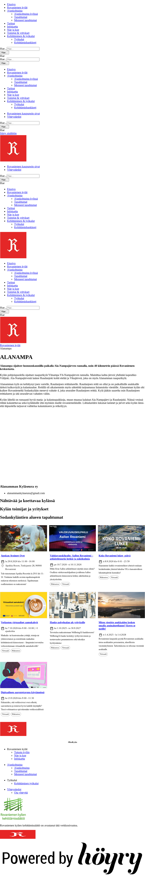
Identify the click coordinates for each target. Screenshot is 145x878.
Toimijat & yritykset (18, 32)
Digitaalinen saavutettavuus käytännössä (22, 692)
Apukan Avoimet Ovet (13, 555)
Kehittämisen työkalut (26, 783)
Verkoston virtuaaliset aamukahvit (19, 622)
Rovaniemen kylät (17, 7)
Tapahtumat (20, 17)
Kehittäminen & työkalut (21, 36)
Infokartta (12, 26)
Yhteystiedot (14, 116)
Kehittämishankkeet (25, 42)
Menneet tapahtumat (25, 20)
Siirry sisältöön (8, 133)
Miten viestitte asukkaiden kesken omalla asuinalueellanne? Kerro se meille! (117, 625)
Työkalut (19, 39)
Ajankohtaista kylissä (26, 13)
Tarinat (11, 23)
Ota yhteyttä (21, 792)
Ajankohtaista (14, 10)
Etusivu (11, 4)
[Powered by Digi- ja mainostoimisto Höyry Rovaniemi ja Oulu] (72, 876)
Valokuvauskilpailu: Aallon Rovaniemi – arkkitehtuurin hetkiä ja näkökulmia (71, 557)
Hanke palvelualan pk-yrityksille (67, 622)
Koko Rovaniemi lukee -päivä (114, 555)
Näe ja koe (13, 29)
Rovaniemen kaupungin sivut (23, 113)
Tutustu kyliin (22, 752)
